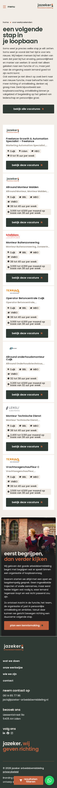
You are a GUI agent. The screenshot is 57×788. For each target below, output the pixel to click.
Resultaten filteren (30, 780)
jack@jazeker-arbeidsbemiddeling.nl (25, 699)
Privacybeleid (11, 771)
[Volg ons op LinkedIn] (4, 733)
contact (8, 680)
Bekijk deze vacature (25, 165)
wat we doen (11, 661)
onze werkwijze (13, 667)
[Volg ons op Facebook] (8, 733)
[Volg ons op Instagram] (12, 733)
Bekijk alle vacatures (26, 109)
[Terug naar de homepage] (45, 6)
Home (6, 22)
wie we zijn (10, 674)
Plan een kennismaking (25, 625)
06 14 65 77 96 (11, 695)
